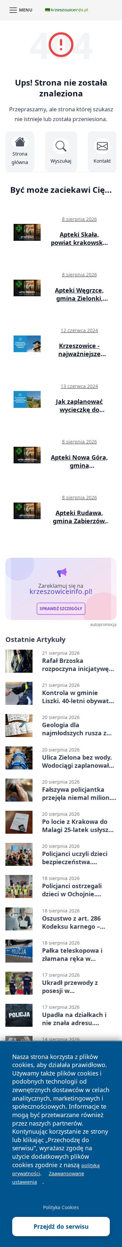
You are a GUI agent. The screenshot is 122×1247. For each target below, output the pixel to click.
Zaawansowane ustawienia (48, 1177)
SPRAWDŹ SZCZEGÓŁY (61, 608)
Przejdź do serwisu (61, 1226)
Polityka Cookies (61, 1207)
